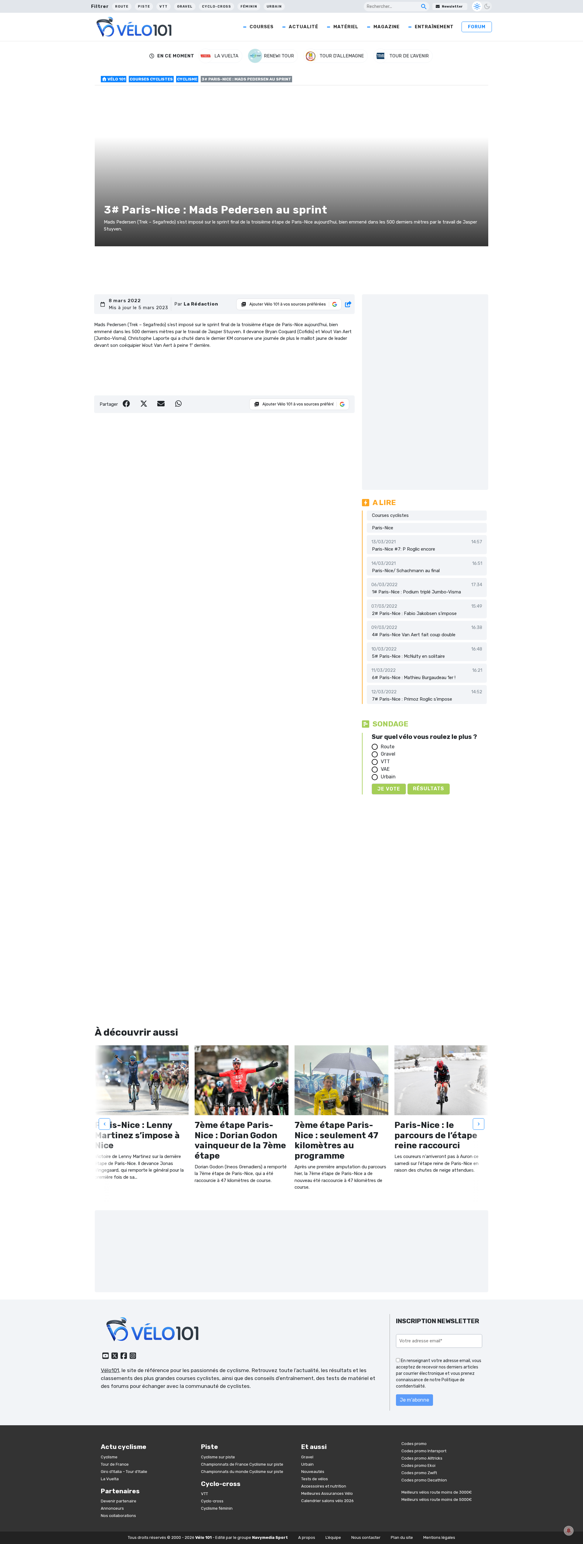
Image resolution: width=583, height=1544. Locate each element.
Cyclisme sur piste (218, 1457)
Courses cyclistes (151, 79)
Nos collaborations (118, 1515)
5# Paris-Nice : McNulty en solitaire (408, 656)
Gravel (185, 7)
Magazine (386, 26)
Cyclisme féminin (217, 1508)
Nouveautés (312, 1471)
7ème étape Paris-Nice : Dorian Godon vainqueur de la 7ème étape (240, 1140)
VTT (163, 7)
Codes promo (414, 1443)
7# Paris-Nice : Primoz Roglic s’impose (412, 699)
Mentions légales (439, 1537)
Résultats (428, 788)
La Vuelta (110, 1479)
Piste (144, 7)
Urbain (274, 7)
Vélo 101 (116, 79)
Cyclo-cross (216, 7)
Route (121, 7)
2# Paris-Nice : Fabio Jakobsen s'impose (414, 613)
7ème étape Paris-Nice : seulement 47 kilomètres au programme (336, 1140)
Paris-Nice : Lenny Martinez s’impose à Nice (137, 1135)
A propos (306, 1537)
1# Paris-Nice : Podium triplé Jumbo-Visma (416, 592)
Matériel (345, 26)
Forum (477, 26)
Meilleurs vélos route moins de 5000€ (436, 1499)
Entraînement (434, 26)
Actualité (303, 26)
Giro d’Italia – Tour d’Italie (124, 1471)
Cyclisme (187, 79)
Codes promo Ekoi (418, 1465)
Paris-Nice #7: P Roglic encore (403, 549)
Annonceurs (112, 1508)
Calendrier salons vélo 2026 (327, 1500)
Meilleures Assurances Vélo (327, 1493)
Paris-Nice (382, 528)
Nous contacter (365, 1537)
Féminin (248, 7)
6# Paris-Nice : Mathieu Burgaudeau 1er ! (413, 677)
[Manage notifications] (569, 1530)
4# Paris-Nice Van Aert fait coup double (413, 634)
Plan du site (402, 1537)
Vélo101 (110, 1370)
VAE (385, 769)
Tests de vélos (314, 1479)
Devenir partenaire (118, 1501)
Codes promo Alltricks (421, 1458)
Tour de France (115, 1464)
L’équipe (333, 1537)
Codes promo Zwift (419, 1473)
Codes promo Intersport (423, 1451)
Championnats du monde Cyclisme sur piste (242, 1471)
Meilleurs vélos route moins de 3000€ (436, 1492)
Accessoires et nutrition (323, 1486)
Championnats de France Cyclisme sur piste (242, 1464)
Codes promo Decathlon (424, 1480)
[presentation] (104, 1124)
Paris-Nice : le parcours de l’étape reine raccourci (435, 1135)
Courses (262, 26)
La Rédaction (201, 304)
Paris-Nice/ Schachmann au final (406, 570)
